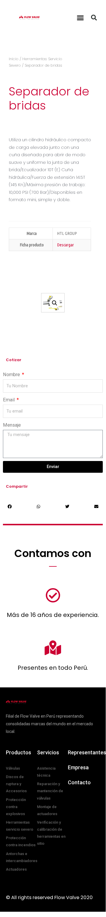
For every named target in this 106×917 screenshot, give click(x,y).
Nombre (12, 374)
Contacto (79, 782)
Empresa (78, 767)
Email (9, 400)
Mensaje (12, 425)
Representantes (87, 752)
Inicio (13, 59)
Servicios (48, 752)
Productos (18, 752)
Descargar (65, 244)
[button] (80, 17)
